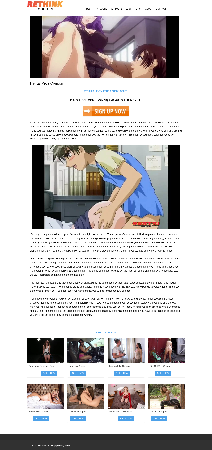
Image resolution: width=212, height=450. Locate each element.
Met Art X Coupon (158, 411)
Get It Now (49, 373)
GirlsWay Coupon (77, 411)
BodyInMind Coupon (39, 411)
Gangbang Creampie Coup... (43, 366)
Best (89, 9)
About (149, 9)
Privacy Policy (63, 446)
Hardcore (101, 9)
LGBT (128, 9)
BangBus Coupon (77, 366)
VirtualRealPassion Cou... (121, 411)
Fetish (138, 9)
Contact (161, 9)
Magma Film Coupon (119, 366)
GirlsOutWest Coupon (160, 366)
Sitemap (52, 446)
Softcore (116, 9)
